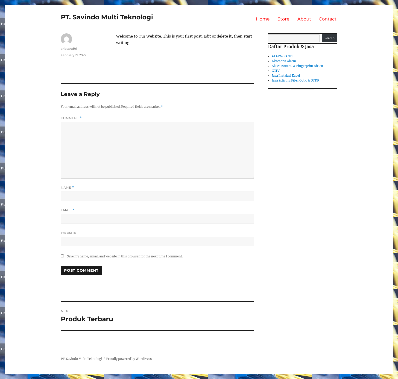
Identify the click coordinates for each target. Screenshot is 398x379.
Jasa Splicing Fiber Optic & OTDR (295, 80)
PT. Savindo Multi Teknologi (107, 17)
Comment (71, 118)
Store (284, 19)
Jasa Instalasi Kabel (286, 76)
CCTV (276, 71)
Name (67, 188)
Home (263, 19)
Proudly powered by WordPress (129, 359)
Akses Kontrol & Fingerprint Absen (297, 66)
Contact (328, 19)
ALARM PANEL (282, 56)
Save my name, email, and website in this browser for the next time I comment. (125, 256)
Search (330, 38)
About (304, 19)
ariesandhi (69, 48)
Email (68, 210)
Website (68, 232)
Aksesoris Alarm (284, 61)
